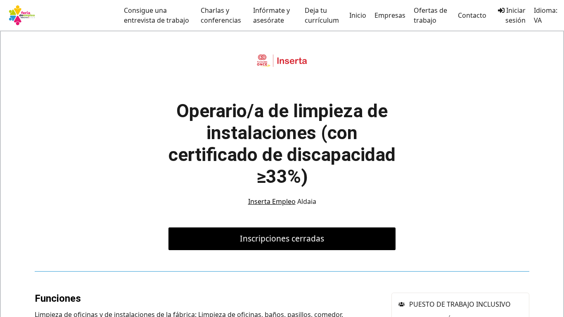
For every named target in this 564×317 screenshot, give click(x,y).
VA (538, 20)
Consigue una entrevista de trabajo (156, 15)
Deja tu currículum (322, 15)
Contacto (472, 15)
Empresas (389, 15)
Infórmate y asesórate (271, 15)
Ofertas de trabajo (430, 15)
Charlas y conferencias (221, 15)
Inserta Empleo (272, 201)
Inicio (357, 15)
